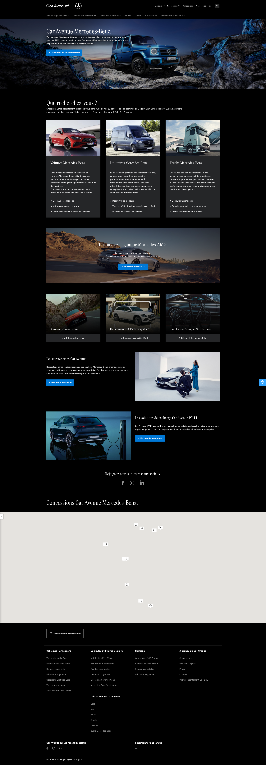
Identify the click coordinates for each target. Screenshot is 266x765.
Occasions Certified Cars (58, 679)
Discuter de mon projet (151, 438)
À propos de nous (203, 6)
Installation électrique (172, 15)
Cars (93, 703)
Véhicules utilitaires (109, 15)
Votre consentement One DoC (193, 679)
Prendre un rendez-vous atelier (127, 211)
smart (138, 15)
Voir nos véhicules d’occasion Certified (71, 211)
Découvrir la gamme (56, 674)
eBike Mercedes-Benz (101, 730)
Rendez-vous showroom (58, 663)
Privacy (182, 669)
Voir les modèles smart (74, 338)
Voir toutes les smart (56, 685)
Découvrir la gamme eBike (193, 338)
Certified (95, 725)
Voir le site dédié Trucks (146, 658)
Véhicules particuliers (56, 15)
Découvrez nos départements (65, 52)
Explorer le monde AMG (134, 266)
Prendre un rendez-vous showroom (189, 206)
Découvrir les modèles (63, 200)
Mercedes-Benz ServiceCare (104, 685)
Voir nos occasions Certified (134, 338)
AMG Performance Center (58, 690)
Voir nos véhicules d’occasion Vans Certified (133, 206)
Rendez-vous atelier (56, 669)
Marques (158, 6)
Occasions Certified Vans (103, 679)
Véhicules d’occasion (83, 15)
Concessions (187, 6)
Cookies (183, 674)
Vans (93, 709)
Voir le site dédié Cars (56, 658)
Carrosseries (151, 15)
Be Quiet (78, 759)
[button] (136, 525)
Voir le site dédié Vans (101, 658)
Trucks (128, 15)
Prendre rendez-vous (61, 382)
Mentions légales (187, 663)
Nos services (172, 6)
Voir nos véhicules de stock (66, 206)
